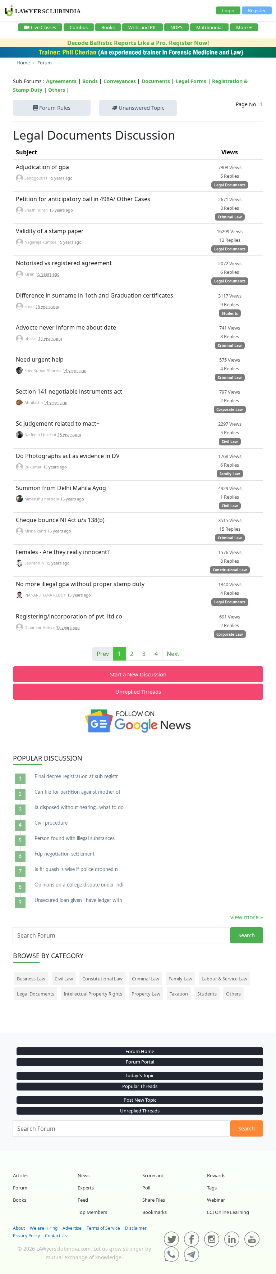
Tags (212, 1187)
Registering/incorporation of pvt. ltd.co (69, 616)
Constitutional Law (230, 569)
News (83, 1175)
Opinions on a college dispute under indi (78, 885)
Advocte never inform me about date (66, 327)
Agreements (61, 81)
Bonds (90, 81)
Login (228, 10)
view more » (246, 917)
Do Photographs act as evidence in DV (68, 456)
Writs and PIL (142, 27)
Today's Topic (139, 1075)
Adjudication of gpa (42, 167)
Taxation (179, 993)
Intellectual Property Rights (93, 993)
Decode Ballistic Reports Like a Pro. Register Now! (138, 43)
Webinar (216, 1200)
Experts (86, 1187)
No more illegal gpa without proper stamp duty (80, 584)
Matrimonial (209, 27)
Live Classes (43, 27)
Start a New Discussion (138, 674)
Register (257, 10)
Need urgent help (40, 359)
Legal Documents (229, 184)
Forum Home (139, 1051)
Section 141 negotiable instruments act (69, 391)
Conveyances (120, 81)
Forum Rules (54, 107)
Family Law (230, 473)
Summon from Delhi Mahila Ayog (61, 488)
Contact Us (56, 1236)
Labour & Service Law (224, 978)
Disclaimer (136, 1228)
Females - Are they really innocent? (63, 552)
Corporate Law (229, 409)
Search (246, 935)
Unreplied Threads (138, 691)
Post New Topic (140, 1100)
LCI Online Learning (228, 1212)
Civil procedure (51, 823)
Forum (20, 1187)
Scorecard (153, 1175)
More (242, 27)
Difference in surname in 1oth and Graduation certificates (94, 295)
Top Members (92, 1212)
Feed (83, 1200)
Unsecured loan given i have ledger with (78, 900)
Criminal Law (230, 216)
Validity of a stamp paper (50, 231)
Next (173, 654)
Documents (156, 81)
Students (230, 313)
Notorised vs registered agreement (64, 263)
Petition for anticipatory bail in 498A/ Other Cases (83, 199)
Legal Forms (191, 81)
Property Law (146, 993)
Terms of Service (103, 1228)
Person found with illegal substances (74, 838)
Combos (79, 27)
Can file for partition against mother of (77, 792)
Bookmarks (154, 1212)
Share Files (153, 1200)
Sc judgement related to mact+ (58, 423)
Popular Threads (139, 1086)
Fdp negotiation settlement (64, 854)
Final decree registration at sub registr (76, 776)
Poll (146, 1187)
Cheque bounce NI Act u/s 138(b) (60, 520)
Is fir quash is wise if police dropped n (76, 869)
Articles (20, 1175)
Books (108, 27)
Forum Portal (140, 1061)
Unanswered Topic (140, 107)
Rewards (216, 1175)
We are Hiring (44, 1228)
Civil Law (230, 441)
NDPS (176, 27)
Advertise (72, 1228)
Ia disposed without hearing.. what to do (79, 807)
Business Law (31, 978)
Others (56, 89)
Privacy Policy (26, 1236)
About (19, 1228)
